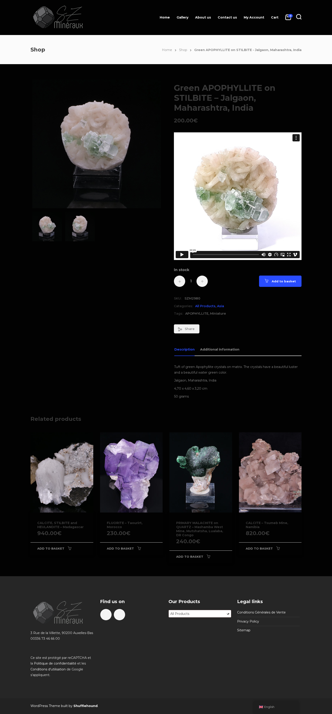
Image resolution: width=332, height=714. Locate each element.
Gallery (182, 17)
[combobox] (199, 614)
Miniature (218, 313)
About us (203, 17)
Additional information (219, 349)
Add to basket (284, 281)
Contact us (227, 17)
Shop (183, 50)
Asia (220, 306)
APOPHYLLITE (196, 313)
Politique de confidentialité (55, 663)
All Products (205, 306)
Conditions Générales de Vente (261, 612)
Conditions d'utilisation (48, 669)
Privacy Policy (248, 621)
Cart (274, 17)
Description (184, 349)
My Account (254, 17)
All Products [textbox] (199, 614)
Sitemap (243, 630)
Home (165, 17)
